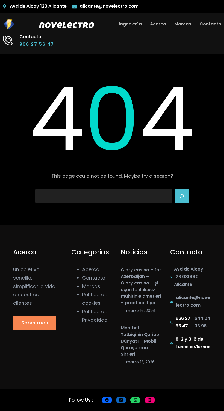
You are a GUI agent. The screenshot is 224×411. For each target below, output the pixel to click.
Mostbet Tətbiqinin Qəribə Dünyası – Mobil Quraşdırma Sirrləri (140, 341)
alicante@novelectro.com (109, 6)
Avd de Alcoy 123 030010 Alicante (188, 277)
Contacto (93, 278)
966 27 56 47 (36, 44)
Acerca (90, 269)
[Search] (182, 196)
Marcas (91, 286)
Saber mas (34, 323)
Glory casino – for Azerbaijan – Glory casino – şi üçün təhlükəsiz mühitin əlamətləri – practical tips (141, 286)
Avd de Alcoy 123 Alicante (38, 6)
